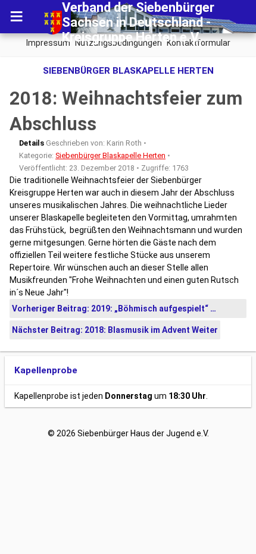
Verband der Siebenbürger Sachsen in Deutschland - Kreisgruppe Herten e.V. (138, 22)
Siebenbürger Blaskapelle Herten (110, 155)
